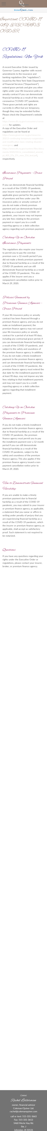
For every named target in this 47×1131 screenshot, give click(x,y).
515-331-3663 (29, 1116)
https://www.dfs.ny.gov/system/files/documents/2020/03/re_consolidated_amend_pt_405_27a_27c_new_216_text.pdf (23, 152)
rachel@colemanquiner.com (23, 1111)
